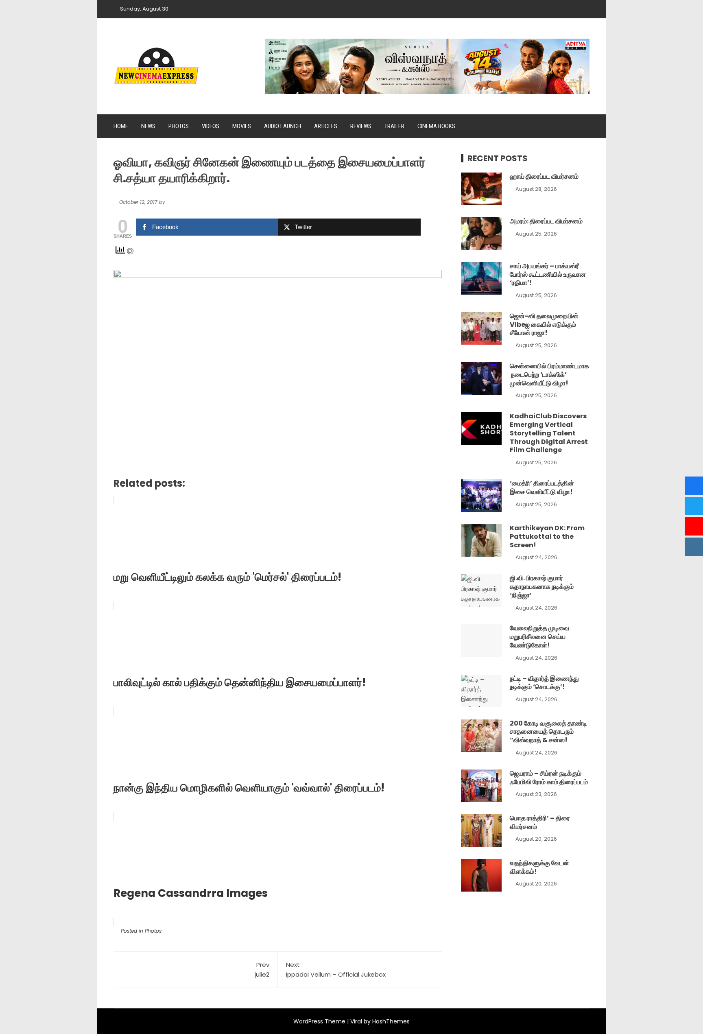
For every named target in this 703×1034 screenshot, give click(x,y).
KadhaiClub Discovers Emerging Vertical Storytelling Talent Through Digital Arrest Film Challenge (549, 433)
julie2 (262, 969)
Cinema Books (436, 126)
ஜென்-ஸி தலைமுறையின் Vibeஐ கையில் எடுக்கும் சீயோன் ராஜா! (544, 324)
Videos (210, 126)
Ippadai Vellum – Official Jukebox (336, 969)
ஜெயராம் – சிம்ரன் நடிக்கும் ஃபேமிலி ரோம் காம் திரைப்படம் (549, 778)
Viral (356, 1021)
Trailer (394, 126)
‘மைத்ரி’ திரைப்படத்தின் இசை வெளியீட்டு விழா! (542, 487)
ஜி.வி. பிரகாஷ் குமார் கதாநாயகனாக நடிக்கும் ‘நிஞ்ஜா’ (542, 586)
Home (121, 126)
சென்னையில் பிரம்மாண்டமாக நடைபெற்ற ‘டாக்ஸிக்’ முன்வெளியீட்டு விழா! (549, 374)
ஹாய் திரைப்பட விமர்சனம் (544, 176)
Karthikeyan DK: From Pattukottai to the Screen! (547, 536)
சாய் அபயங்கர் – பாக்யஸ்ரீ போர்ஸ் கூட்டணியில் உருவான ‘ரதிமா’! (548, 274)
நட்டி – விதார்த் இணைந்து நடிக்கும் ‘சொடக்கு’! (544, 683)
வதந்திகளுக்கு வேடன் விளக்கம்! (539, 867)
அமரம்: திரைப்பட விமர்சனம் (546, 221)
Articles (325, 126)
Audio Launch (282, 126)
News (148, 126)
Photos (178, 126)
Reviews (360, 126)
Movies (241, 126)
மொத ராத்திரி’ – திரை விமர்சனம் (540, 822)
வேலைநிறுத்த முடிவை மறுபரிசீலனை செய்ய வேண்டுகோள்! (539, 636)
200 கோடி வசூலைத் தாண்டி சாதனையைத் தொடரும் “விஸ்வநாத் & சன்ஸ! (548, 732)
